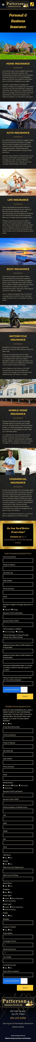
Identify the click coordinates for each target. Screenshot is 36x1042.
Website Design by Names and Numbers (18, 1038)
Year (4, 815)
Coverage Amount (9, 941)
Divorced (24, 785)
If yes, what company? (11, 971)
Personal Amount (9, 949)
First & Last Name (9, 557)
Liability (20, 632)
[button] (3, 5)
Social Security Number (11, 727)
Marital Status (8, 783)
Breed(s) (6, 919)
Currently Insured (9, 965)
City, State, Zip (8, 573)
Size (4, 839)
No (11, 724)
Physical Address (9, 565)
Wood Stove (7, 883)
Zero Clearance (17, 898)
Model (5, 831)
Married (7, 610)
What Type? (7, 895)
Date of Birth (7, 581)
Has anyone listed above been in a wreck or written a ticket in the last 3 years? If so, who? (17, 667)
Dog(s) (5, 913)
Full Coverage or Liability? (12, 629)
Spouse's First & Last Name (13, 613)
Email (5, 596)
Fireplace (6, 889)
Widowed (8, 788)
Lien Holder (7, 957)
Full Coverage (10, 632)
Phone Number (8, 589)
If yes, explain (7, 933)
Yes (6, 724)
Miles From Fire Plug (10, 875)
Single (15, 610)
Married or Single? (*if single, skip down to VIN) (18, 606)
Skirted (5, 861)
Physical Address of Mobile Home (15, 807)
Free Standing (10, 901)
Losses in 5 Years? (9, 927)
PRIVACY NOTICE (18, 1027)
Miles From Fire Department (13, 867)
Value (5, 847)
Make (5, 823)
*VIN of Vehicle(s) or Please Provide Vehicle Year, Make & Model (15, 636)
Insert (7, 898)
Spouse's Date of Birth (11, 621)
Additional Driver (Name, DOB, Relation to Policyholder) (18, 646)
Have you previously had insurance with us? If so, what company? (17, 679)
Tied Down (7, 855)
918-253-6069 (18, 1018)
